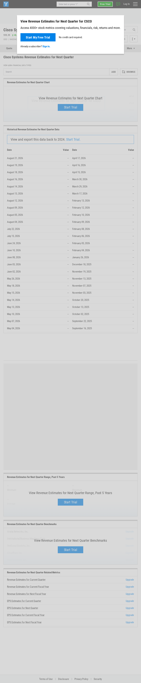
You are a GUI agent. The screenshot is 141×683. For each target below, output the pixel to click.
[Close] (119, 21)
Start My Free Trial (38, 37)
